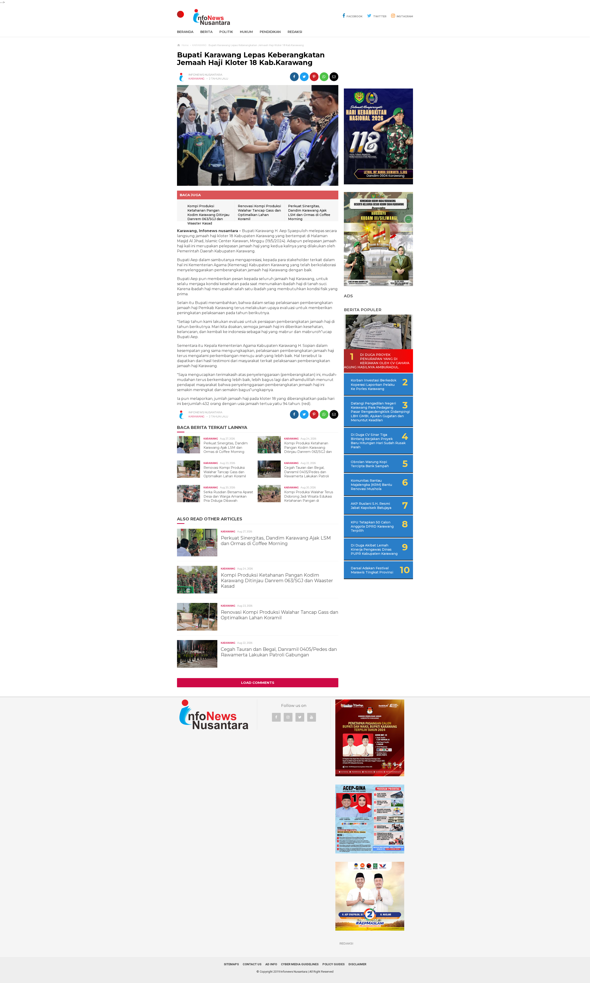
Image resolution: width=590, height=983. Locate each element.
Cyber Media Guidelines (300, 964)
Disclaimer (357, 964)
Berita (206, 32)
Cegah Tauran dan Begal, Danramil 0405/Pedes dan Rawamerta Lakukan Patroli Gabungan (295, 474)
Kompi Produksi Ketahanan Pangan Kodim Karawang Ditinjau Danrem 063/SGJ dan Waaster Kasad (208, 214)
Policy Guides (333, 964)
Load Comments (257, 682)
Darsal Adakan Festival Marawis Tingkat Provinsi (372, 570)
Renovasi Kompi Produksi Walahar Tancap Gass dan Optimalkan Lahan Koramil (259, 212)
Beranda (185, 32)
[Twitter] (299, 717)
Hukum (246, 32)
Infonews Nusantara (293, 971)
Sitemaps (231, 964)
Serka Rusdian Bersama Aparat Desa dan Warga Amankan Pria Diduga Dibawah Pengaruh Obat (217, 498)
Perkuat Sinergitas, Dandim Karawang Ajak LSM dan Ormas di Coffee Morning (309, 212)
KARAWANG (196, 78)
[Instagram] (288, 717)
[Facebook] (276, 717)
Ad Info (271, 964)
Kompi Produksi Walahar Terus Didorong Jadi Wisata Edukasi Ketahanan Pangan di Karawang (297, 498)
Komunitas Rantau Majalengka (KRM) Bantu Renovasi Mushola (371, 484)
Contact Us (252, 964)
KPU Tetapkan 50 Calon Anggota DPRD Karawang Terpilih (372, 526)
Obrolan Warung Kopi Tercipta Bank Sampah (370, 464)
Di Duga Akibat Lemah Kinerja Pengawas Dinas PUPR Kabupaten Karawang (374, 549)
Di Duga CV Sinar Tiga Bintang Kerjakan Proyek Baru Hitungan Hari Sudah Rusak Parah (378, 441)
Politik (226, 32)
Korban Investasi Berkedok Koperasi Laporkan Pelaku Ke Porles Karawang (373, 384)
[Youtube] (311, 717)
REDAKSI (295, 32)
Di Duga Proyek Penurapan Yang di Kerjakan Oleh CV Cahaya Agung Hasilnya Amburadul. (376, 361)
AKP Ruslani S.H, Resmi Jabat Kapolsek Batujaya (371, 506)
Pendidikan (270, 32)
